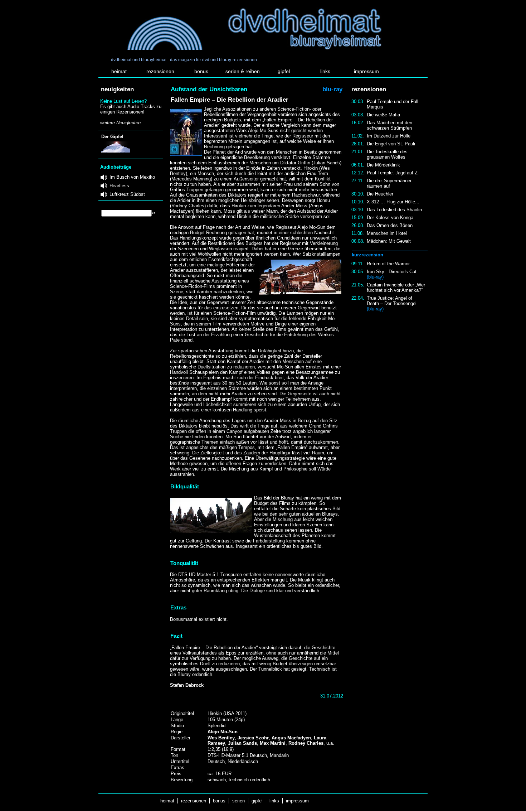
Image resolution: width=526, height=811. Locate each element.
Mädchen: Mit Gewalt (389, 241)
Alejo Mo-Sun (223, 731)
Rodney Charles (305, 743)
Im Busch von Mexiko (132, 177)
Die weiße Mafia (383, 114)
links (325, 71)
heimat (119, 71)
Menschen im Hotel (387, 233)
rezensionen (160, 71)
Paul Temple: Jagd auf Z (392, 172)
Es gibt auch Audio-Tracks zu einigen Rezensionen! (130, 109)
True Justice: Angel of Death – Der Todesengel (392, 303)
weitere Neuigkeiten (120, 122)
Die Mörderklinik (383, 165)
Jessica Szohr (253, 737)
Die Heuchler (380, 194)
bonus (201, 71)
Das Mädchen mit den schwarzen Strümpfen (389, 125)
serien (238, 800)
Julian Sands (242, 743)
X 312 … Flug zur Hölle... (393, 201)
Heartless (119, 185)
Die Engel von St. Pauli (391, 143)
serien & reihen (242, 71)
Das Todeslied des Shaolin (394, 209)
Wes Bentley (221, 737)
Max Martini (273, 743)
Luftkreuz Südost (127, 194)
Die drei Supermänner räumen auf (389, 183)
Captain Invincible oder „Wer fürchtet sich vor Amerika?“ (396, 287)
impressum (366, 71)
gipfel (284, 71)
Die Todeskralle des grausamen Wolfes (387, 154)
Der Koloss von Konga (390, 217)
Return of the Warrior (388, 263)
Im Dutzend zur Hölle (388, 136)
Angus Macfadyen (291, 737)
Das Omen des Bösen (390, 225)
